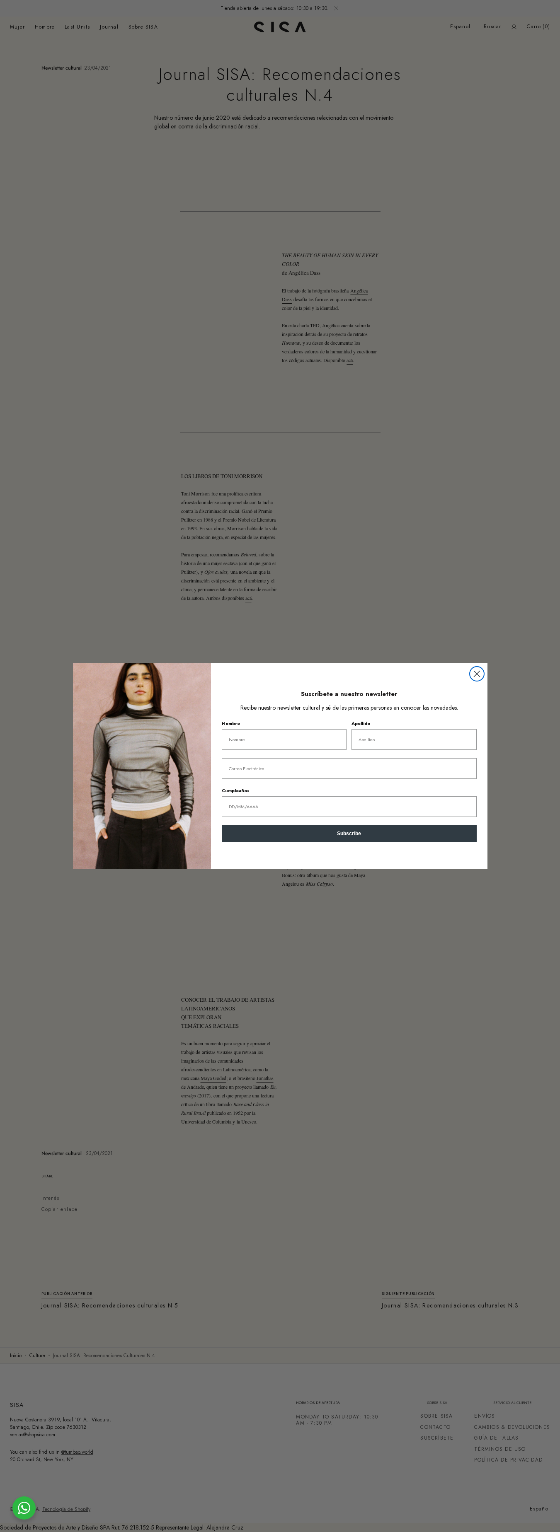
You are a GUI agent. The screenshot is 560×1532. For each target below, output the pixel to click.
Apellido (361, 723)
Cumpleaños (236, 790)
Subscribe (349, 833)
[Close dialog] (477, 674)
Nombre (231, 723)
